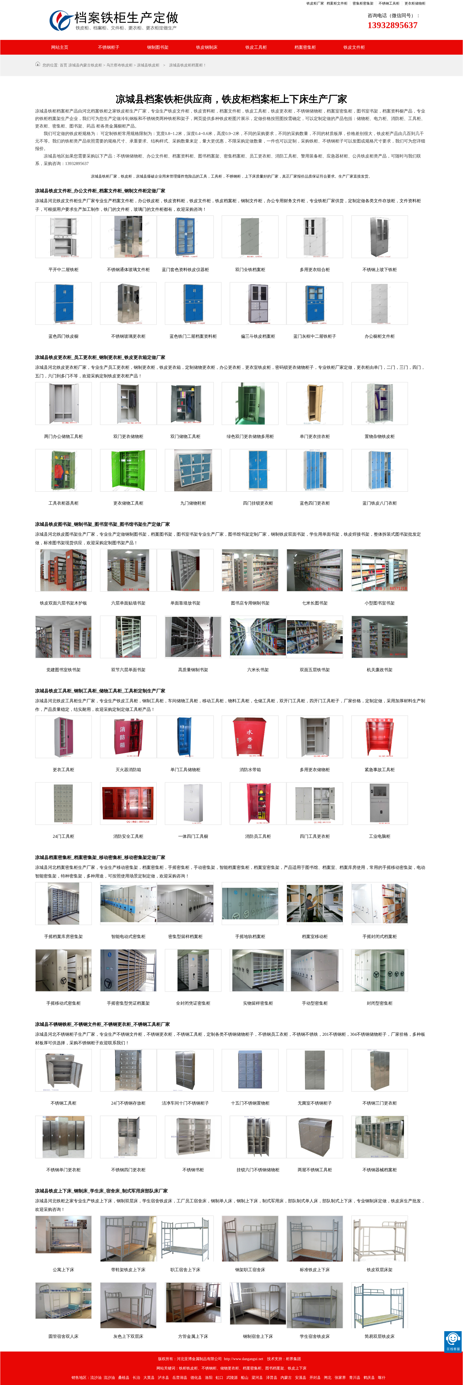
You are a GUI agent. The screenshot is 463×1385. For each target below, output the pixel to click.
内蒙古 (286, 1378)
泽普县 (271, 1378)
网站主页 (59, 47)
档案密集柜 (305, 47)
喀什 (382, 1378)
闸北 (327, 1378)
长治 (136, 1378)
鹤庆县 (369, 1378)
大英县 (149, 1378)
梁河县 (257, 1378)
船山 (244, 1378)
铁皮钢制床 (207, 47)
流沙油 (96, 1378)
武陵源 (232, 1378)
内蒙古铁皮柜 (91, 65)
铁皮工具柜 (256, 47)
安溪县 (300, 1378)
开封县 (315, 1378)
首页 (63, 65)
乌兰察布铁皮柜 (119, 65)
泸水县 (163, 1378)
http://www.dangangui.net (243, 1359)
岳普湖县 (179, 1378)
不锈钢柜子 (109, 47)
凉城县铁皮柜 (148, 65)
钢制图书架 (158, 47)
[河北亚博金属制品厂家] (187, 20)
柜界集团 (293, 1359)
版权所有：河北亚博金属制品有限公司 (190, 1359)
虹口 (219, 1378)
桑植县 (123, 1378)
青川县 (354, 1378)
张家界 (340, 1378)
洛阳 (208, 1378)
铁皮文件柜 (354, 47)
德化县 (196, 1378)
